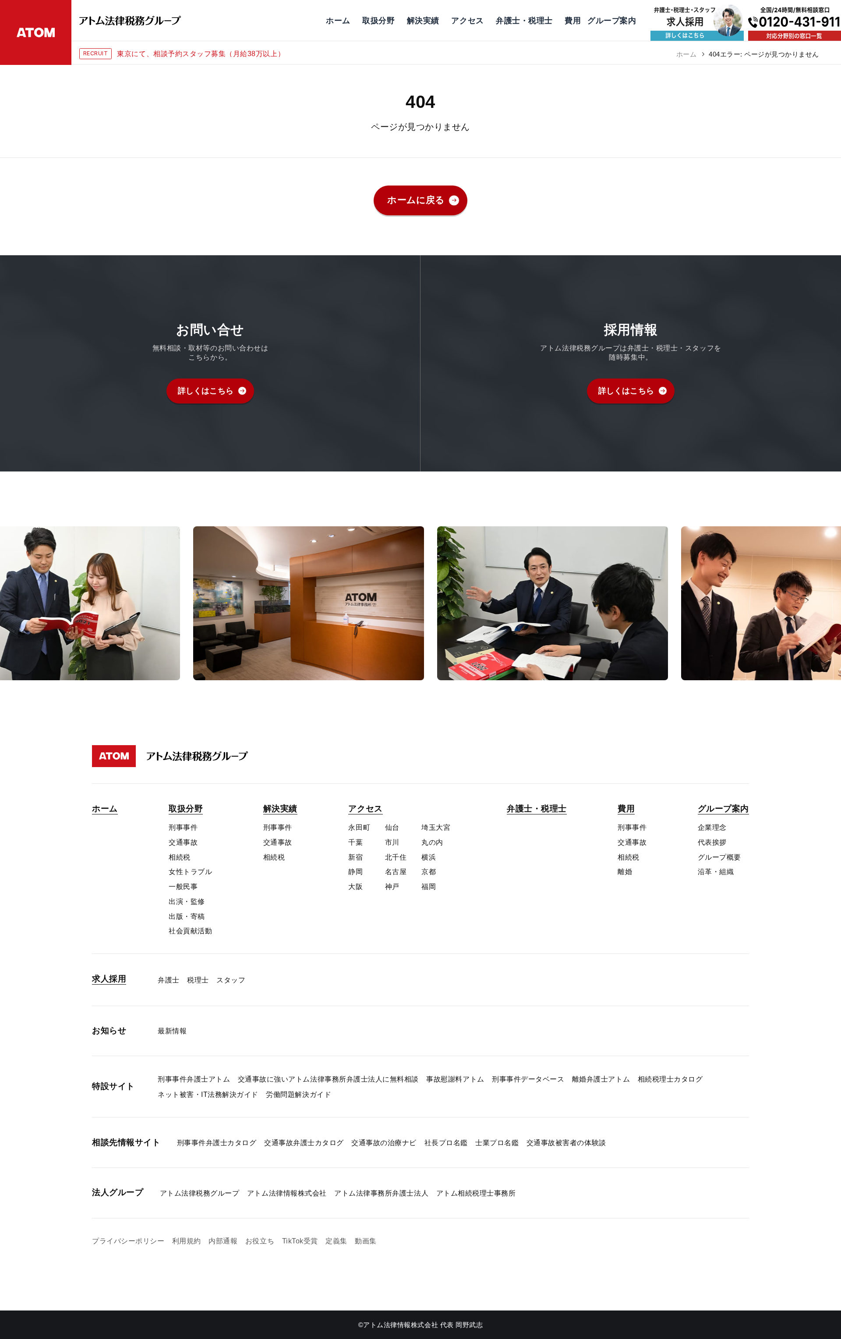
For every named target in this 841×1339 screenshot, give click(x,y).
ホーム (686, 54)
